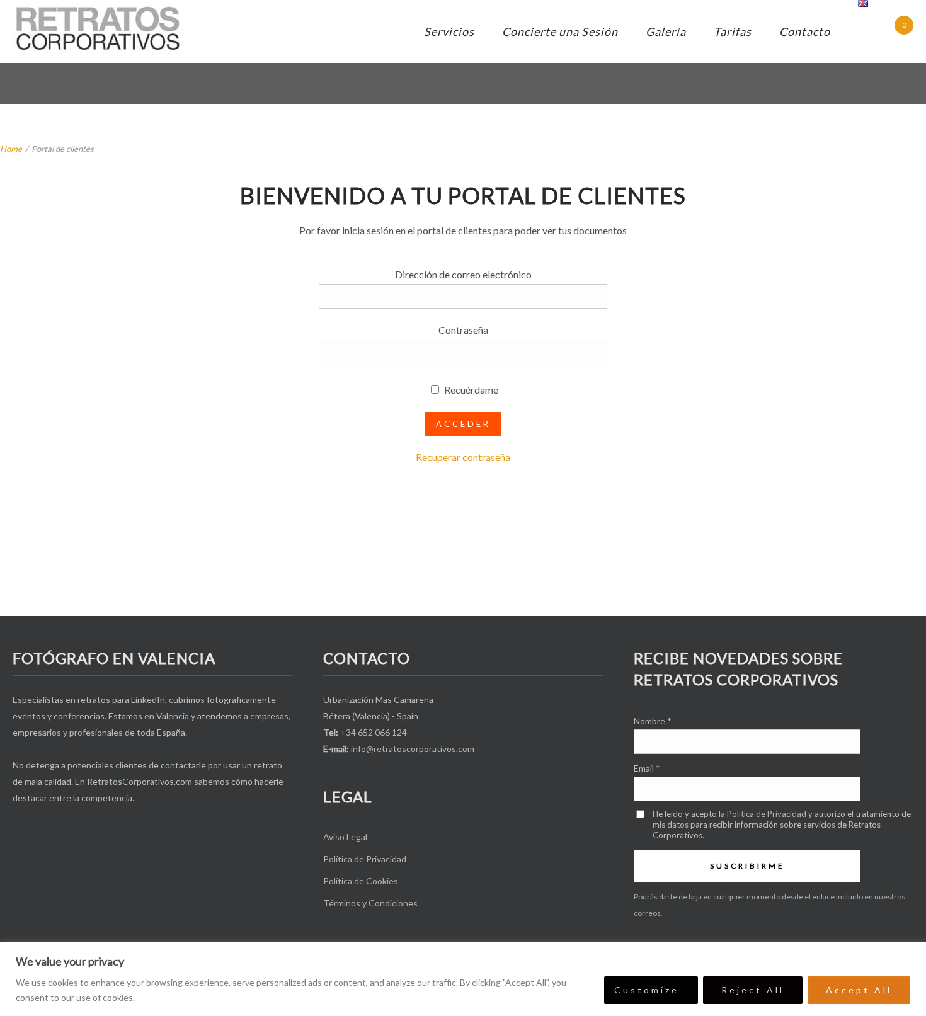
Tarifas (733, 31)
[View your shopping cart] (893, 33)
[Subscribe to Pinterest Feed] (127, 832)
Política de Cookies (360, 881)
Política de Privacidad (364, 858)
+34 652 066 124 (373, 732)
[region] (463, 979)
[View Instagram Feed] (93, 832)
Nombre (653, 721)
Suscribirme (747, 865)
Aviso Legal (345, 836)
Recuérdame (470, 390)
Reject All (752, 990)
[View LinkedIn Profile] (58, 832)
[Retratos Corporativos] (99, 28)
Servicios (449, 31)
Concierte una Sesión (560, 31)
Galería (666, 31)
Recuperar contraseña (463, 457)
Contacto (804, 31)
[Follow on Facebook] (23, 832)
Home (11, 149)
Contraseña (463, 330)
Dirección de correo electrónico (463, 274)
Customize (646, 990)
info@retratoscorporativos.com (412, 748)
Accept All (859, 990)
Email (647, 768)
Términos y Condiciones (370, 903)
